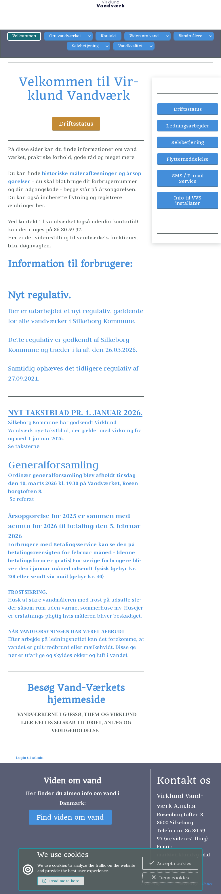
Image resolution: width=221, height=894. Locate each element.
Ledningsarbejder (187, 126)
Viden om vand (144, 36)
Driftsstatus (76, 124)
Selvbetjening (85, 46)
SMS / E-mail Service (187, 178)
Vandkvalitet (130, 46)
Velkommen (24, 36)
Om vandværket (65, 36)
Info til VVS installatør (187, 200)
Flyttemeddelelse (188, 159)
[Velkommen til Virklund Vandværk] (111, 7)
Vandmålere (190, 36)
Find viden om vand (70, 817)
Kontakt (108, 36)
